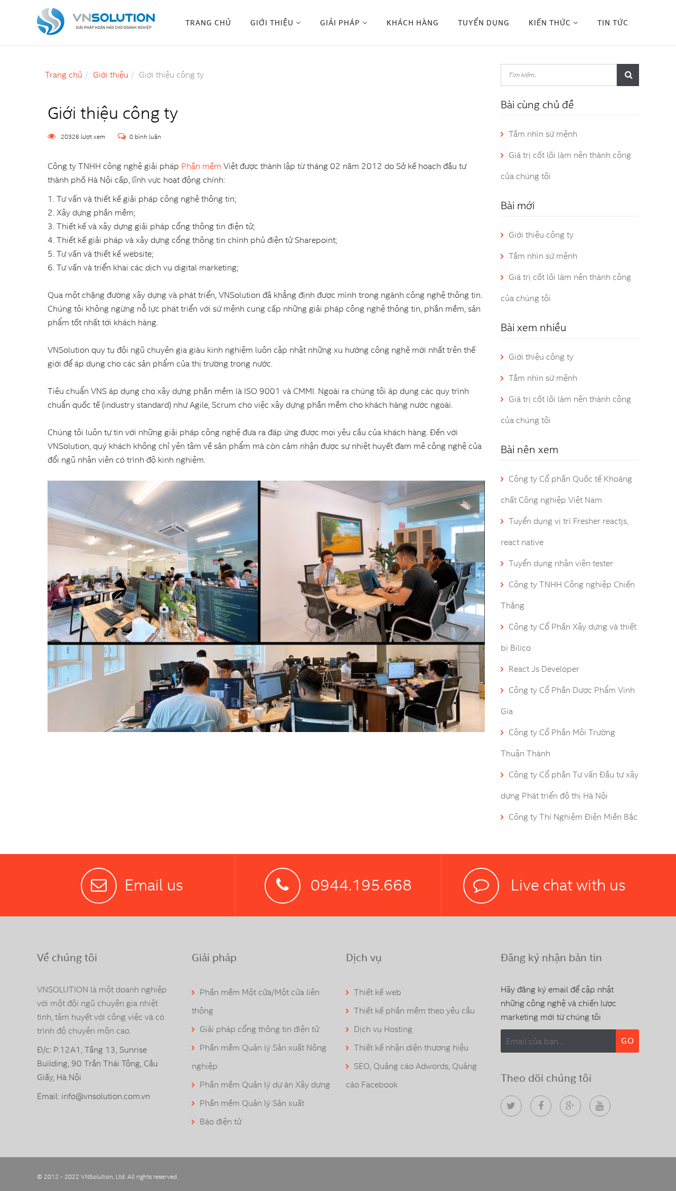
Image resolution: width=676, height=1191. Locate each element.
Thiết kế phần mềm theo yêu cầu (414, 1010)
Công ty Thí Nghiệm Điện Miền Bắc (573, 816)
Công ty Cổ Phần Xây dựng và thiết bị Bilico (568, 637)
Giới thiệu (110, 74)
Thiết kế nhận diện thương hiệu (411, 1047)
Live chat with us (566, 885)
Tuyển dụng (484, 22)
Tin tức (612, 22)
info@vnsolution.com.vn (105, 1096)
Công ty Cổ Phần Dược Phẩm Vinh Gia (568, 700)
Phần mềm (201, 166)
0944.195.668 (361, 885)
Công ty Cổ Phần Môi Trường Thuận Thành (558, 743)
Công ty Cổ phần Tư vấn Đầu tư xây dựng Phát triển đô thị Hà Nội (570, 785)
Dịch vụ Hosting (383, 1029)
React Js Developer (544, 668)
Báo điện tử (220, 1121)
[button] (276, 22)
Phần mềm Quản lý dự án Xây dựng (265, 1084)
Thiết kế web (377, 992)
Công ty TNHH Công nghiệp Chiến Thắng (568, 595)
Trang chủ (208, 22)
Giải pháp (340, 22)
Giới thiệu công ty (541, 234)
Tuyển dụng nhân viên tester (561, 563)
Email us (154, 885)
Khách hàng (413, 22)
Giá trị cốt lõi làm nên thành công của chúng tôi (566, 165)
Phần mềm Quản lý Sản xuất (252, 1103)
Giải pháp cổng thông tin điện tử (259, 1029)
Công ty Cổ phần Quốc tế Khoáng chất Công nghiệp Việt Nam (566, 489)
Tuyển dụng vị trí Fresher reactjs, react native (564, 531)
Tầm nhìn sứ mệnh (543, 133)
